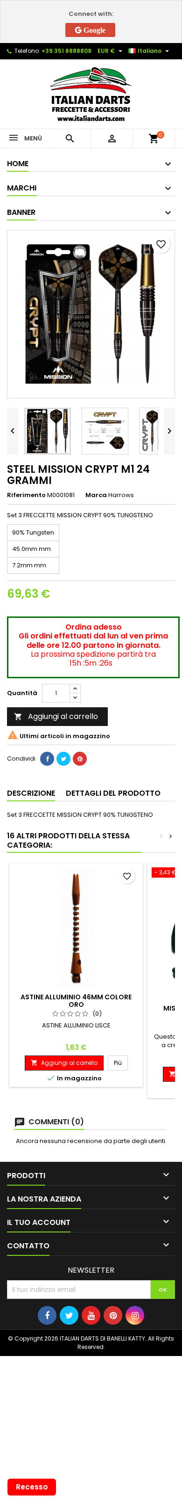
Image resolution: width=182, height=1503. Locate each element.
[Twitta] (63, 759)
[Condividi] (47, 759)
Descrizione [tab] (31, 793)
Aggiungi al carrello (56, 716)
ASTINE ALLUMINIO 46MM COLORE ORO (76, 1000)
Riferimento (26, 495)
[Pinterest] (80, 759)
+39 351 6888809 (66, 51)
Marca (96, 495)
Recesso (32, 1487)
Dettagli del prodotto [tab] (113, 793)
